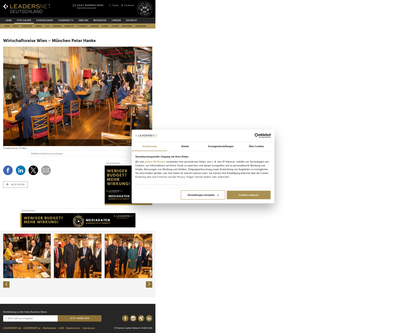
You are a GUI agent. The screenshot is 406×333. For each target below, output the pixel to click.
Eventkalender (44, 20)
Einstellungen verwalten (201, 195)
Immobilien (140, 26)
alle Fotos (17, 184)
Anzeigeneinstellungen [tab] (221, 146)
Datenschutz (73, 328)
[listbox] (77, 264)
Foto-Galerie (24, 20)
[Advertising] (128, 185)
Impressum (88, 328)
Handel (38, 26)
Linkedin (116, 20)
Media (16, 26)
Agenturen (27, 26)
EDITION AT (131, 20)
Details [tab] (185, 146)
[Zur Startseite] (27, 8)
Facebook (129, 5)
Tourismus (82, 26)
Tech (47, 26)
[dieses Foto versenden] (46, 170)
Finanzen (57, 26)
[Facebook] (125, 318)
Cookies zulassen (249, 195)
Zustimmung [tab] (149, 146)
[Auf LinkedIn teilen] (20, 170)
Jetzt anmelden (79, 318)
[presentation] (6, 284)
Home (9, 20)
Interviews (127, 26)
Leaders (115, 26)
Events (105, 26)
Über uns (83, 20)
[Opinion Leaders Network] (144, 8)
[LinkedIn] (149, 318)
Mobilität (69, 26)
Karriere (94, 26)
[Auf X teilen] (33, 170)
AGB (61, 328)
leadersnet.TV (65, 20)
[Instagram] (133, 318)
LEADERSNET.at (31, 328)
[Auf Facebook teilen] (8, 170)
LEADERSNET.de (12, 328)
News (7, 26)
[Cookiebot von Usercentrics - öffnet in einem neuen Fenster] (257, 135)
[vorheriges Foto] (40, 96)
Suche (115, 5)
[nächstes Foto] (115, 96)
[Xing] (141, 318)
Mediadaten (99, 20)
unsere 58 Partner (155, 161)
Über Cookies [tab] (256, 146)
